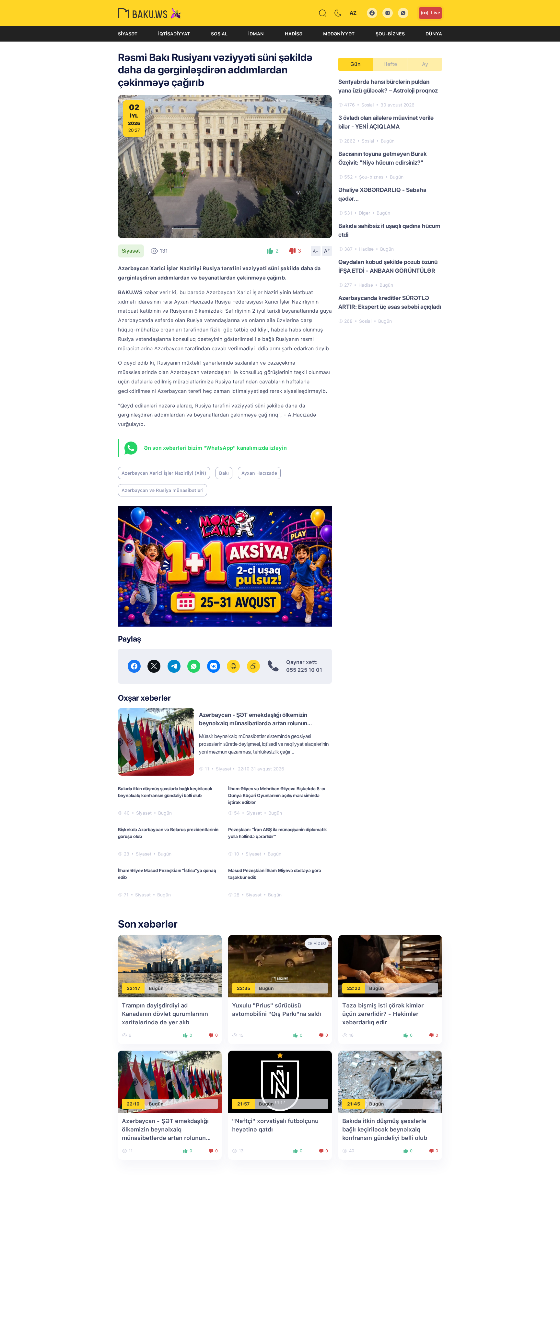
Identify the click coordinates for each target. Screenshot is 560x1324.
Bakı (224, 473)
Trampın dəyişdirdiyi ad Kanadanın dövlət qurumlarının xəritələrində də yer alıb (165, 1014)
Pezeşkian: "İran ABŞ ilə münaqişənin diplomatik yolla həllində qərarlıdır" (277, 833)
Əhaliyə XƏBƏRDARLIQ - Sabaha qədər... (382, 194)
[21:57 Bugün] (280, 1081)
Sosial (219, 33)
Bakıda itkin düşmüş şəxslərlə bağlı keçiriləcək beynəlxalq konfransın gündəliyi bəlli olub (165, 792)
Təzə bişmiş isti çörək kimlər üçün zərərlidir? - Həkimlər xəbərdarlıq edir (383, 1014)
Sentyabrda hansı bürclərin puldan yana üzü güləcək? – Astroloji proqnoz (388, 86)
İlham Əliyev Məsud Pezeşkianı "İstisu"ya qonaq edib (167, 874)
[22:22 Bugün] (390, 966)
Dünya (434, 33)
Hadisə (293, 33)
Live (435, 12)
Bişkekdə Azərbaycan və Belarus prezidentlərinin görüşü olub (168, 833)
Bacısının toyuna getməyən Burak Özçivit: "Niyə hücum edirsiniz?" (382, 158)
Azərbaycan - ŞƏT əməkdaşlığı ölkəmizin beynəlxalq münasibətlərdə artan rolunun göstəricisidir (253, 723)
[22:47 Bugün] (170, 966)
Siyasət (127, 33)
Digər (364, 213)
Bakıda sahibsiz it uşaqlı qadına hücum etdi (389, 230)
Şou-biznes (390, 33)
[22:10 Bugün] (170, 1081)
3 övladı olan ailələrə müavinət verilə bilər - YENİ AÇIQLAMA (386, 122)
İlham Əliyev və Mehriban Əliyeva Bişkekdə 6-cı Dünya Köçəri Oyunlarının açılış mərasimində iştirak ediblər (276, 795)
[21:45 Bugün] (390, 1081)
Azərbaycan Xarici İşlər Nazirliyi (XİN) (164, 473)
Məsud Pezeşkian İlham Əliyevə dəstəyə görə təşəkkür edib (274, 874)
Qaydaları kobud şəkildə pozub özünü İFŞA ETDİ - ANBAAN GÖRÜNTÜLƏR (388, 266)
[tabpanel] (390, 201)
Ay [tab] (425, 64)
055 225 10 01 (304, 670)
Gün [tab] (355, 64)
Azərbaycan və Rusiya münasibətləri (163, 490)
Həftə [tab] (390, 64)
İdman (256, 33)
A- (316, 251)
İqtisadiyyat (174, 33)
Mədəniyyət (339, 33)
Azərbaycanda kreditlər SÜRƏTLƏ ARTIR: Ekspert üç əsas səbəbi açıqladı (389, 302)
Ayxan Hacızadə (259, 473)
